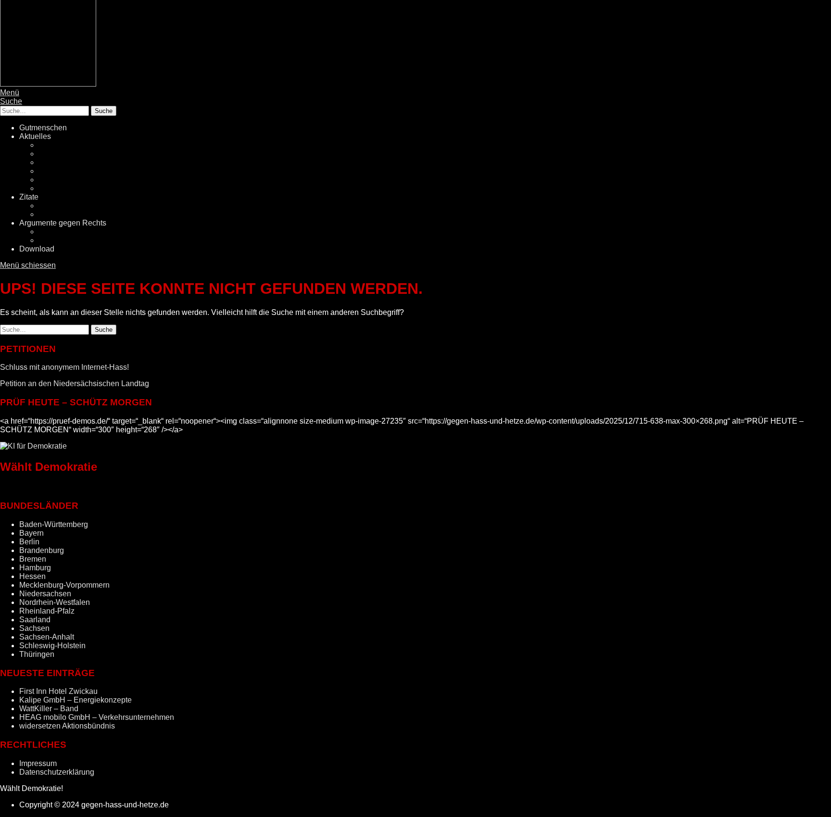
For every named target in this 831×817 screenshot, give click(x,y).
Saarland (34, 620)
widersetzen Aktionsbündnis (67, 726)
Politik (49, 145)
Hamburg (35, 568)
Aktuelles (35, 136)
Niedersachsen (45, 594)
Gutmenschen (43, 128)
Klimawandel (60, 180)
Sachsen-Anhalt (46, 637)
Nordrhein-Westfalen (54, 602)
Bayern (31, 533)
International (59, 188)
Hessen (32, 576)
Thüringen (36, 654)
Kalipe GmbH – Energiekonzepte (75, 700)
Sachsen (34, 628)
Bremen (32, 559)
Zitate (28, 197)
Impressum (38, 763)
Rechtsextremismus (72, 154)
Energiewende (63, 171)
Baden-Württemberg (53, 524)
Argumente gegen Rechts (62, 223)
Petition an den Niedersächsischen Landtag (74, 383)
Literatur (52, 205)
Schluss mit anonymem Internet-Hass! (64, 367)
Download (36, 249)
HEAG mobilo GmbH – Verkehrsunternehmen (96, 717)
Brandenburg (41, 550)
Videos (50, 214)
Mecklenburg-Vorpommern (64, 585)
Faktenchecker (63, 240)
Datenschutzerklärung (56, 772)
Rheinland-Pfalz (47, 611)
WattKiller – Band (48, 708)
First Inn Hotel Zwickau (58, 691)
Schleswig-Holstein (52, 645)
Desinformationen (68, 231)
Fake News (57, 162)
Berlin (29, 542)
